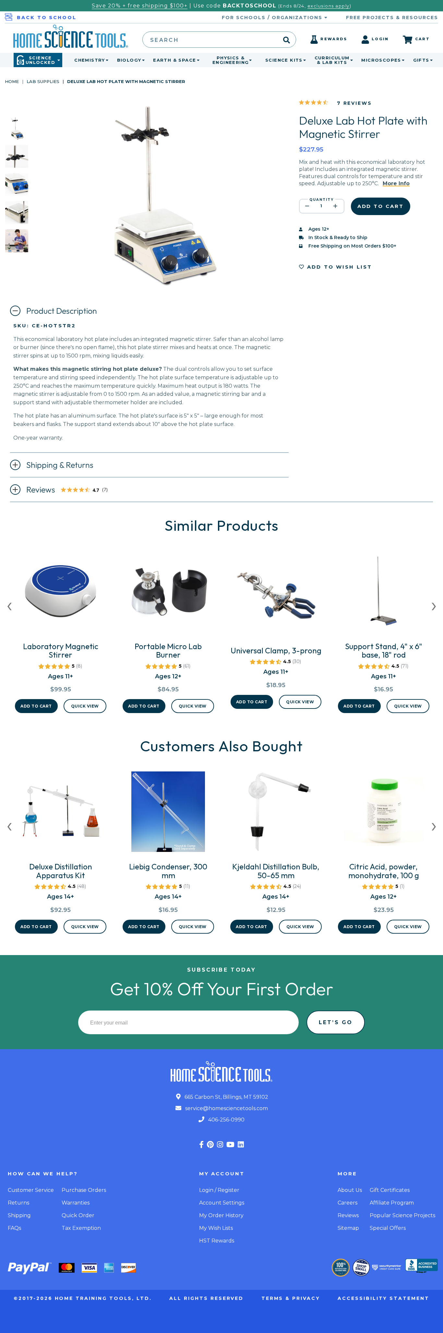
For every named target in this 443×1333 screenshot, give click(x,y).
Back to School (47, 17)
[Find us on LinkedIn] (240, 1144)
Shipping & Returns (59, 465)
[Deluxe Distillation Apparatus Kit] (60, 814)
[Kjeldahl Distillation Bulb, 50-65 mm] (276, 814)
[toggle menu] (106, 60)
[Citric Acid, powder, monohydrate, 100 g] (383, 814)
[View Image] (16, 134)
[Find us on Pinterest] (210, 1144)
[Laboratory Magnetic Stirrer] (60, 594)
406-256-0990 (226, 1120)
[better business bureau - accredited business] (421, 1266)
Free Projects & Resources (392, 17)
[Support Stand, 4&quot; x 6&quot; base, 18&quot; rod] (383, 594)
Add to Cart (36, 706)
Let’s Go (336, 1022)
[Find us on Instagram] (220, 1144)
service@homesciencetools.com (226, 1108)
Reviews (70, 490)
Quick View (85, 706)
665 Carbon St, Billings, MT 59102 (225, 1097)
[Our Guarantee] (341, 1268)
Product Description (61, 311)
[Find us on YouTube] (230, 1144)
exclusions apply (328, 6)
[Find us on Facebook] (201, 1144)
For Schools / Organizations (273, 17)
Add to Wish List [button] (338, 267)
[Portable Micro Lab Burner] (168, 594)
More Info (396, 183)
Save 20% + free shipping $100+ (139, 6)
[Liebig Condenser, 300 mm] (168, 814)
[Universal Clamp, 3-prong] (276, 598)
